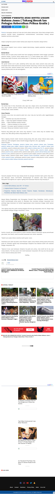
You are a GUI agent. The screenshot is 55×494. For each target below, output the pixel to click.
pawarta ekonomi (28, 159)
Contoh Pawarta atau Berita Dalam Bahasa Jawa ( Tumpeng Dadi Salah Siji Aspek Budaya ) (41, 270)
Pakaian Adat (4, 7)
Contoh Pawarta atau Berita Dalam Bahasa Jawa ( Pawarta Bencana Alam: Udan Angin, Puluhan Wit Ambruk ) (45, 301)
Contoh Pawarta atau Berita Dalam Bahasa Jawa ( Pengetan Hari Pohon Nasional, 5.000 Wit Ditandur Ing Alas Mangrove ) (27, 319)
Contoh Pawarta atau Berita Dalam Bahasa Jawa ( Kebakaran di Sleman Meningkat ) (12, 270)
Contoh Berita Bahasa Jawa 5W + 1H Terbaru (16, 185)
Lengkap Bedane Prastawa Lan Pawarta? (15, 188)
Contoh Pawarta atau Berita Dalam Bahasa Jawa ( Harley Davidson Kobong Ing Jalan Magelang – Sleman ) (27, 300)
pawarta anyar (9, 151)
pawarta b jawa (5, 153)
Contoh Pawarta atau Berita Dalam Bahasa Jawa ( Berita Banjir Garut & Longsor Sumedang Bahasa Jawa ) (9, 301)
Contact (16, 487)
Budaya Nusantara (26, 492)
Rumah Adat (4, 10)
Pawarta (3, 32)
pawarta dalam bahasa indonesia (14, 159)
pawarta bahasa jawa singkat (9, 146)
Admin (8, 262)
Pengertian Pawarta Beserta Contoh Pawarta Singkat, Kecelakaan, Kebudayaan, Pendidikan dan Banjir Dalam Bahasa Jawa (28, 191)
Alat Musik (4, 4)
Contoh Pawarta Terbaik (22, 150)
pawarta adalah (43, 150)
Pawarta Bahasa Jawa (12, 260)
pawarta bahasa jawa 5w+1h (36, 148)
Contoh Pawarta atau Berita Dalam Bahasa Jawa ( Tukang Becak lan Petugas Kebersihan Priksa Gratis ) (25, 20)
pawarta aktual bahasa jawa (42, 151)
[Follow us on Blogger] (34, 482)
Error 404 (42, 487)
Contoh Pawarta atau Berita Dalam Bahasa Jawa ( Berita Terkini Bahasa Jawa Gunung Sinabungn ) (45, 318)
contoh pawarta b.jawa (7, 157)
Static (37, 487)
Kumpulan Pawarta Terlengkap (10, 144)
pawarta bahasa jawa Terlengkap (43, 144)
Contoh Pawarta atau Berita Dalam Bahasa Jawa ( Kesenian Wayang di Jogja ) (9, 317)
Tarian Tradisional (6, 15)
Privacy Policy (30, 487)
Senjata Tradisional (6, 12)
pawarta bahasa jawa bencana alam (29, 146)
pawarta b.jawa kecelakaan (31, 155)
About (11, 487)
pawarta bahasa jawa (26, 144)
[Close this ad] (54, 493)
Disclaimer (22, 487)
